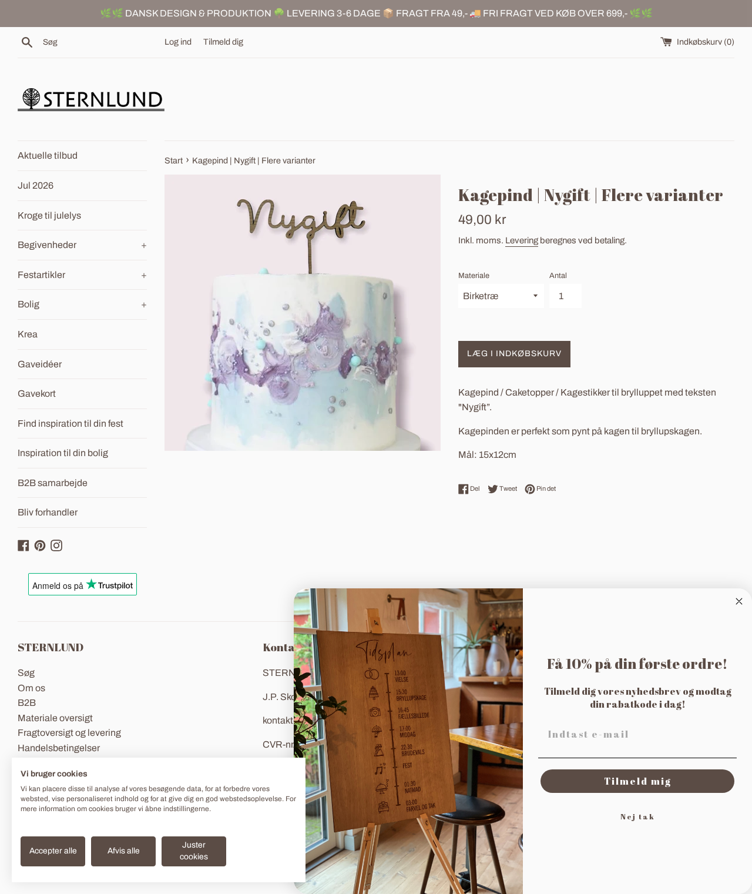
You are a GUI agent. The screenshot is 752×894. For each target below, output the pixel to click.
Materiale (473, 276)
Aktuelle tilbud (48, 155)
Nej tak (637, 816)
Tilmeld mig (638, 781)
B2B (27, 703)
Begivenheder (82, 245)
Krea (28, 334)
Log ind (178, 41)
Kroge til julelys (49, 215)
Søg (26, 673)
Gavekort (37, 394)
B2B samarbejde (53, 483)
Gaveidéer (40, 364)
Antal (558, 276)
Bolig (82, 304)
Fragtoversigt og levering (69, 733)
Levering (521, 240)
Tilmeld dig (223, 41)
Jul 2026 (35, 185)
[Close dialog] (739, 601)
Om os (31, 688)
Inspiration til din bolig (63, 453)
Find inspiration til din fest (70, 423)
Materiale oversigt (55, 718)
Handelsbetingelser (59, 748)
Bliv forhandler (48, 512)
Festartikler (82, 275)
